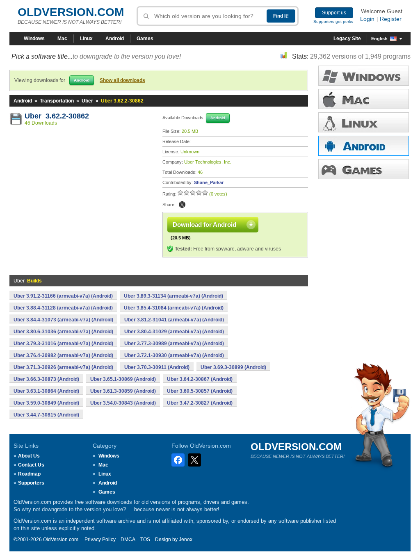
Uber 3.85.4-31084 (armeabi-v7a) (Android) (174, 308)
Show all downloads (122, 80)
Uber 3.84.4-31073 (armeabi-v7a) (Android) (63, 320)
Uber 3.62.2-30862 (57, 116)
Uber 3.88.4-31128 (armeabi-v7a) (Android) (63, 308)
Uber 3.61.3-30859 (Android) (123, 391)
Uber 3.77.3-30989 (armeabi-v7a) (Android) (174, 343)
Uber (87, 101)
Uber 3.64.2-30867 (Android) (200, 379)
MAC (363, 99)
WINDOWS (363, 76)
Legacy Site (347, 38)
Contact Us (31, 465)
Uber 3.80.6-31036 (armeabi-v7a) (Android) (63, 332)
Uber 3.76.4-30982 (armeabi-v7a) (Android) (63, 355)
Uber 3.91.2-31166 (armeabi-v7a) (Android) (63, 296)
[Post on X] (182, 204)
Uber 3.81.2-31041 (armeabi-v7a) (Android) (174, 320)
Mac (62, 38)
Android (114, 38)
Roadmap (29, 474)
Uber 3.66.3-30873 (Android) (46, 379)
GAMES (363, 169)
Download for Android (204, 224)
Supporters (31, 483)
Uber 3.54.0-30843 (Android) (123, 403)
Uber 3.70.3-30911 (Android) (156, 367)
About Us (29, 456)
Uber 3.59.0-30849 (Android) (46, 403)
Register (391, 19)
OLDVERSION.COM (71, 12)
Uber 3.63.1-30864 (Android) (46, 391)
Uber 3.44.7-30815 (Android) (46, 415)
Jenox (185, 539)
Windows (34, 38)
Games (145, 38)
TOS (145, 539)
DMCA (128, 539)
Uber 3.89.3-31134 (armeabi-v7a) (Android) (173, 296)
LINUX (363, 122)
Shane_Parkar (209, 182)
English (379, 38)
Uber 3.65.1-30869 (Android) (123, 379)
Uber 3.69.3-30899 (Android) (233, 367)
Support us (334, 13)
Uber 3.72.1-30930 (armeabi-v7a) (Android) (174, 355)
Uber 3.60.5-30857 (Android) (200, 391)
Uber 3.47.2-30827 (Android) (200, 403)
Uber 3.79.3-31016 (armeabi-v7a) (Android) (63, 343)
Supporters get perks (333, 21)
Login (367, 19)
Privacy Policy (100, 539)
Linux (86, 38)
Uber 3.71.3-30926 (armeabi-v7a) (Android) (63, 367)
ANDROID (363, 146)
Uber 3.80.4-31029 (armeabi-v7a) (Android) (174, 332)
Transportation (57, 101)
